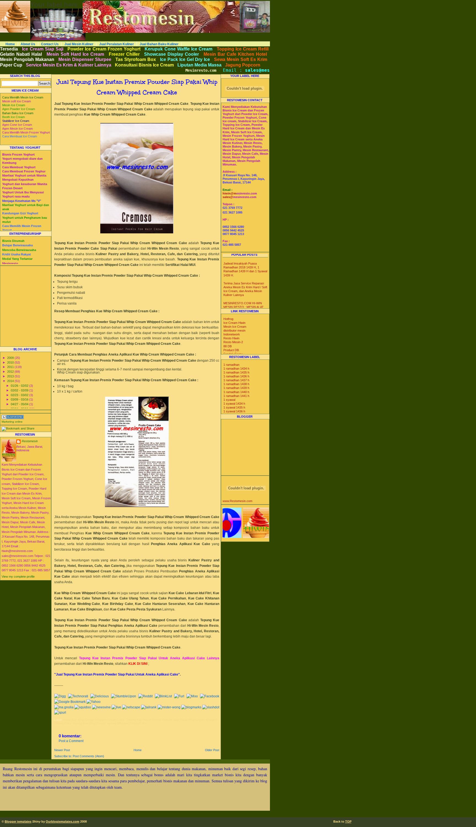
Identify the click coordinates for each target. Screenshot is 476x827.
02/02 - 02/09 (20, 390)
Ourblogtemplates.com (62, 821)
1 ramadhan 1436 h (236, 376)
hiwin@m (229, 193)
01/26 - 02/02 (20, 385)
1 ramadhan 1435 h (236, 372)
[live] (116, 707)
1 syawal (229, 399)
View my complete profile (18, 576)
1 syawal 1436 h (234, 411)
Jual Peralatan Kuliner (116, 44)
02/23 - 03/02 (20, 395)
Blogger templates (18, 821)
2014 (11, 381)
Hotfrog (228, 319)
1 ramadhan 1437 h (236, 380)
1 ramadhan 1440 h (236, 392)
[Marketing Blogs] (13, 418)
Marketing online (12, 421)
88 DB (227, 346)
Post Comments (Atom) (88, 756)
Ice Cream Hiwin (234, 322)
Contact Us (50, 44)
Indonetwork (231, 334)
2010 (11, 362)
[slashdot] (210, 707)
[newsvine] (101, 707)
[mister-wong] (169, 707)
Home (10, 44)
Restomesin (30, 441)
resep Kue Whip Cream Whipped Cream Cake (94, 719)
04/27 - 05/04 (20, 404)
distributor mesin (234, 330)
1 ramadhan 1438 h (236, 384)
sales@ (228, 197)
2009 (11, 357)
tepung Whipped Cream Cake (127, 723)
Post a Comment (71, 741)
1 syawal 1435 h (234, 407)
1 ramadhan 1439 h (236, 388)
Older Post (212, 750)
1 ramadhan (231, 364)
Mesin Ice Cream (234, 326)
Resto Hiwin (231, 338)
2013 (11, 376)
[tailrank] (148, 707)
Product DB (231, 350)
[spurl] (60, 712)
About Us (28, 44)
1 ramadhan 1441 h (236, 396)
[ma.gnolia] (64, 707)
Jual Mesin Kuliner (78, 44)
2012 (11, 371)
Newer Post (62, 750)
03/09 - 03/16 (20, 399)
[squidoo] (82, 707)
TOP (348, 821)
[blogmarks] (191, 707)
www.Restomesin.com (237, 501)
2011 (11, 367)
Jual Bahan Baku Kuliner (159, 44)
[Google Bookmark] (70, 702)
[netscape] (131, 707)
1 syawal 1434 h (234, 403)
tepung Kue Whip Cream (89, 723)
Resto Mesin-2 (233, 342)
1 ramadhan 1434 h (236, 368)
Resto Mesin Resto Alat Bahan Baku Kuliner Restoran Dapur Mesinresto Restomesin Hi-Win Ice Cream (147, 2)
